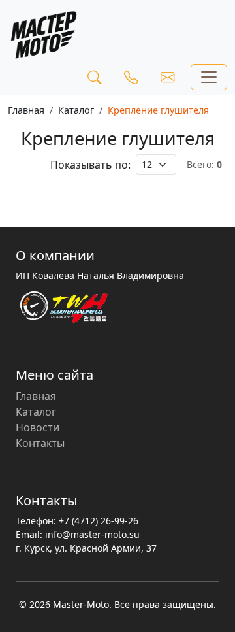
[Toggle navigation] (209, 77)
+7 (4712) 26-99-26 (98, 520)
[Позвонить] (131, 77)
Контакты (40, 443)
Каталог (76, 110)
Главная (26, 110)
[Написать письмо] (167, 77)
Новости (37, 427)
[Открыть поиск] (94, 77)
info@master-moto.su (92, 534)
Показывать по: (90, 165)
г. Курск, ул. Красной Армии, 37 (86, 548)
